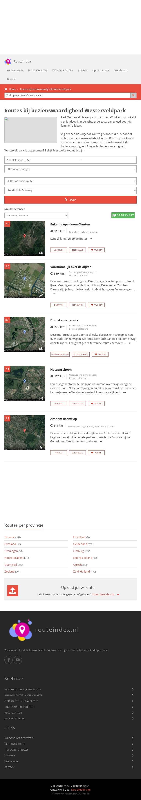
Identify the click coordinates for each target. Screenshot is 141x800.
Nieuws (83, 70)
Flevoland (77, 305)
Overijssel (13, 564)
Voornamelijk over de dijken (70, 267)
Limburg (81, 551)
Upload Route (100, 70)
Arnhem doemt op (63, 419)
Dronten (58, 305)
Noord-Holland (85, 557)
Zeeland (11, 571)
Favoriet (98, 250)
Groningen (13, 551)
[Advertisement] (70, 27)
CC (79, 793)
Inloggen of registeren (20, 738)
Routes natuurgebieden (20, 707)
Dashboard (120, 70)
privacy (9, 767)
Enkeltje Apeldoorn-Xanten (70, 224)
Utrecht (80, 564)
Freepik (85, 793)
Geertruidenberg (59, 354)
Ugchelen (58, 250)
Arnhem (58, 403)
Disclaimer (11, 761)
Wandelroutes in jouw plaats (23, 695)
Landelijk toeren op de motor (68, 238)
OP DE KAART (125, 215)
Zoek (72, 199)
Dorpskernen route (64, 320)
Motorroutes (38, 70)
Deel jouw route (15, 744)
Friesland (12, 544)
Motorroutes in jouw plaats (23, 689)
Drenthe (12, 537)
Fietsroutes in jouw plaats (21, 701)
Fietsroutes (15, 70)
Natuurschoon (61, 370)
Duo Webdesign (81, 789)
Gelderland (77, 250)
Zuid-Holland (84, 571)
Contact (10, 755)
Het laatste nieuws (16, 749)
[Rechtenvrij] (30, 130)
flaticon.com (71, 793)
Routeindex (22, 61)
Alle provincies (14, 718)
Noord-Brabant (80, 354)
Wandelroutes (62, 70)
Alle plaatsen (13, 712)
